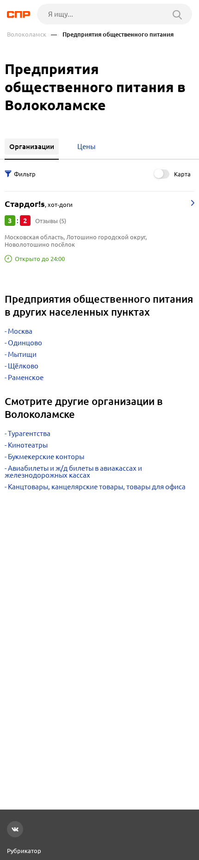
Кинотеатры (28, 445)
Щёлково (23, 365)
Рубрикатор (24, 850)
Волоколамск (26, 34)
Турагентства (29, 433)
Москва (20, 331)
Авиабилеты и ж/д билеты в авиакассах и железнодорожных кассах (73, 472)
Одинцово (25, 342)
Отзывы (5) (50, 220)
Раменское (26, 377)
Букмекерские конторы (46, 456)
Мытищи (22, 354)
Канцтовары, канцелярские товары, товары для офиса (97, 486)
